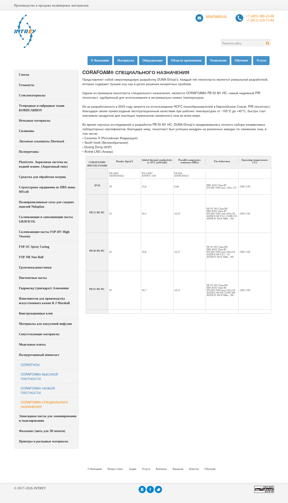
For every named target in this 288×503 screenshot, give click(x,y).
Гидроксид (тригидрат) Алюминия (44, 288)
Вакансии (178, 469)
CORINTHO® (30, 364)
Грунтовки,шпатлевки (35, 267)
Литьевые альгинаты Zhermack (41, 141)
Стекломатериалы (32, 95)
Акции (132, 469)
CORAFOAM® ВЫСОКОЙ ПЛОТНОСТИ (39, 376)
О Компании (100, 60)
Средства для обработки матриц (42, 177)
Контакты (161, 469)
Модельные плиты (32, 344)
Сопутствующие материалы (39, 334)
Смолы (24, 74)
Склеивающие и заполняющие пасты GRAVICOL (46, 219)
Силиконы (26, 131)
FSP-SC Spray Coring (34, 246)
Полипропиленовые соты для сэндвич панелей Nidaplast (46, 204)
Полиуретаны (29, 151)
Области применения (186, 60)
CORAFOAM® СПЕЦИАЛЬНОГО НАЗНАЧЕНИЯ (44, 404)
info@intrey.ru (216, 16)
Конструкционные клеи (36, 313)
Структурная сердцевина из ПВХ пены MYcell (47, 189)
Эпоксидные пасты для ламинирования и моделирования (47, 418)
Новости (194, 469)
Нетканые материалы (34, 120)
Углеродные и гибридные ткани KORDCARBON (41, 108)
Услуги (261, 60)
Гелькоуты (26, 85)
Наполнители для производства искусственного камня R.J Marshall (44, 301)
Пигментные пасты (33, 278)
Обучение (241, 60)
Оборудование (152, 60)
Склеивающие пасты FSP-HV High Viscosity (44, 234)
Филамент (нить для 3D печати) (42, 431)
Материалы (125, 60)
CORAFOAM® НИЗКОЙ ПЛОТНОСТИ (38, 390)
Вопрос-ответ (115, 469)
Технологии (218, 60)
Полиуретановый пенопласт (39, 355)
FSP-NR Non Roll (31, 257)
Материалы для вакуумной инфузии (45, 323)
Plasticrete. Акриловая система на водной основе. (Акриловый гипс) (43, 164)
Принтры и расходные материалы (43, 441)
